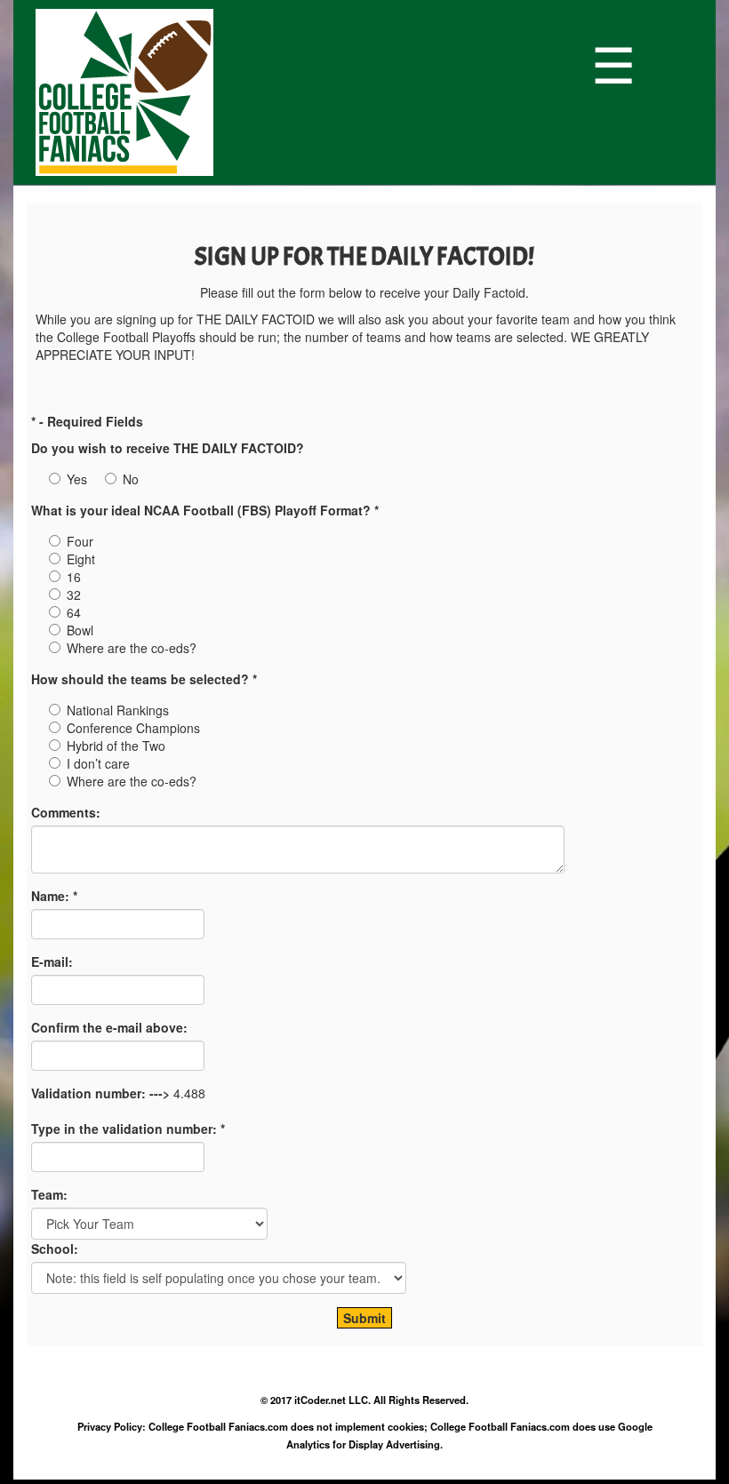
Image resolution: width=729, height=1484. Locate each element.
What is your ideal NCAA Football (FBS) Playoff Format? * (205, 510)
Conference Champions (133, 728)
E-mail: (52, 961)
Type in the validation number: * (128, 1128)
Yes (77, 479)
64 (74, 612)
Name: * (54, 896)
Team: (49, 1194)
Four (80, 541)
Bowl (80, 630)
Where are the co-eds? (131, 648)
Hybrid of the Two (116, 745)
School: (54, 1248)
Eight (81, 559)
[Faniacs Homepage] (309, 92)
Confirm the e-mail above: (109, 1027)
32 (74, 594)
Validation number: (88, 1093)
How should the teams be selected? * (144, 679)
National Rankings (118, 710)
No (131, 479)
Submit (364, 1318)
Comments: (65, 812)
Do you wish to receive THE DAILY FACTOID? (167, 448)
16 (74, 577)
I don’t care (98, 763)
